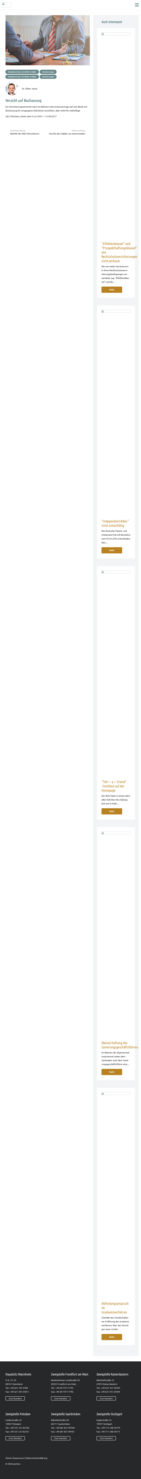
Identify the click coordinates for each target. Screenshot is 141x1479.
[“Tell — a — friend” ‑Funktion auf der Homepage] (116, 674)
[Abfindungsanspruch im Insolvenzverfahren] (116, 1195)
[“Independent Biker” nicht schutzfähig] (116, 413)
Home (8, 1458)
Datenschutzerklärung (36, 1458)
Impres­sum (18, 1458)
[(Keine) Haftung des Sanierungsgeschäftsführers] (116, 935)
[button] (126, 4)
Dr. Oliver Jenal (29, 88)
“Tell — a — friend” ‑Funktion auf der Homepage (114, 786)
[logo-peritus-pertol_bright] (6, 4)
